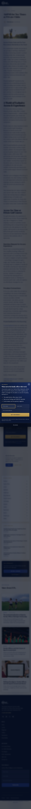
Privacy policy (8, 420)
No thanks (15, 425)
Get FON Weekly (15, 414)
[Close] (29, 384)
